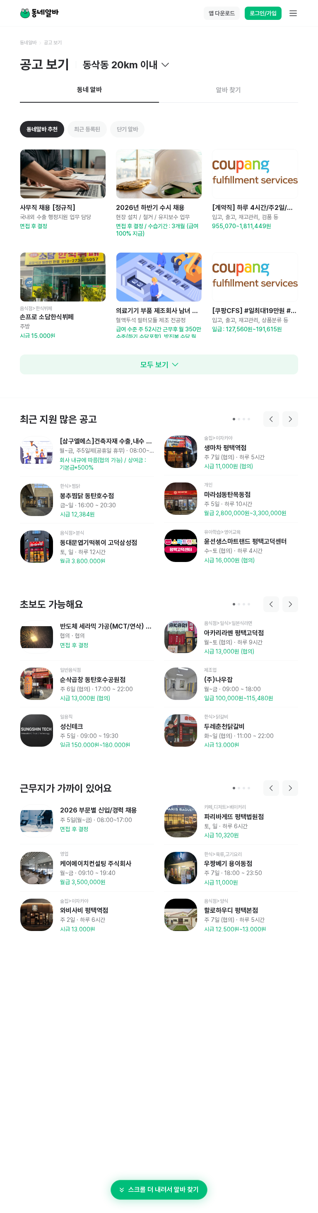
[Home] (39, 13)
